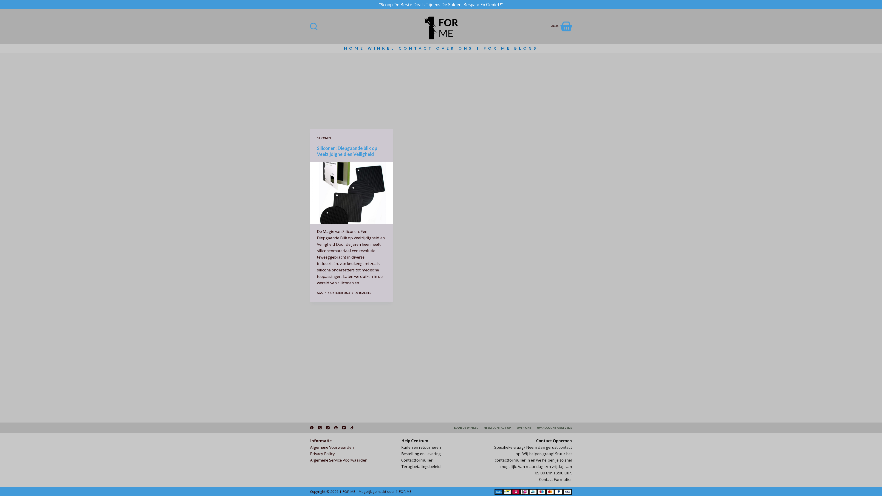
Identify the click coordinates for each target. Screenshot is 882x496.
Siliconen (324, 138)
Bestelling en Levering (421, 453)
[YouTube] (344, 427)
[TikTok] (352, 427)
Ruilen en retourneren (421, 447)
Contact (416, 48)
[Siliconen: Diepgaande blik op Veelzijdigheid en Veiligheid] (351, 193)
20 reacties (363, 293)
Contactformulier (417, 460)
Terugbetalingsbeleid (421, 466)
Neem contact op (497, 428)
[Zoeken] (313, 26)
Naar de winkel (466, 428)
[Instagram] (328, 427)
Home (354, 48)
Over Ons (454, 48)
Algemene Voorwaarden (332, 447)
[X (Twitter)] (320, 427)
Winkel (382, 48)
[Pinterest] (336, 427)
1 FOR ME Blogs (507, 48)
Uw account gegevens (554, 428)
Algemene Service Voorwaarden (338, 460)
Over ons (524, 428)
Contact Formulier (555, 479)
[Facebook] (312, 427)
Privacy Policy (322, 453)
